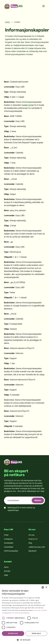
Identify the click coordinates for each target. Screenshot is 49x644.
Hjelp (6, 575)
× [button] (46, 587)
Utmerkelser (8, 547)
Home (7, 22)
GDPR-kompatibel (11, 551)
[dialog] (24, 614)
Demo (6, 567)
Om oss (31, 535)
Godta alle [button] (13, 633)
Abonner (37, 500)
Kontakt (7, 571)
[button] (24, 640)
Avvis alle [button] (36, 633)
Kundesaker (8, 543)
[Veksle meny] (43, 6)
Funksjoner (8, 539)
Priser (6, 535)
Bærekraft (32, 551)
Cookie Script (28, 105)
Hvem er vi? (33, 539)
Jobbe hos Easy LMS (37, 547)
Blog (30, 543)
